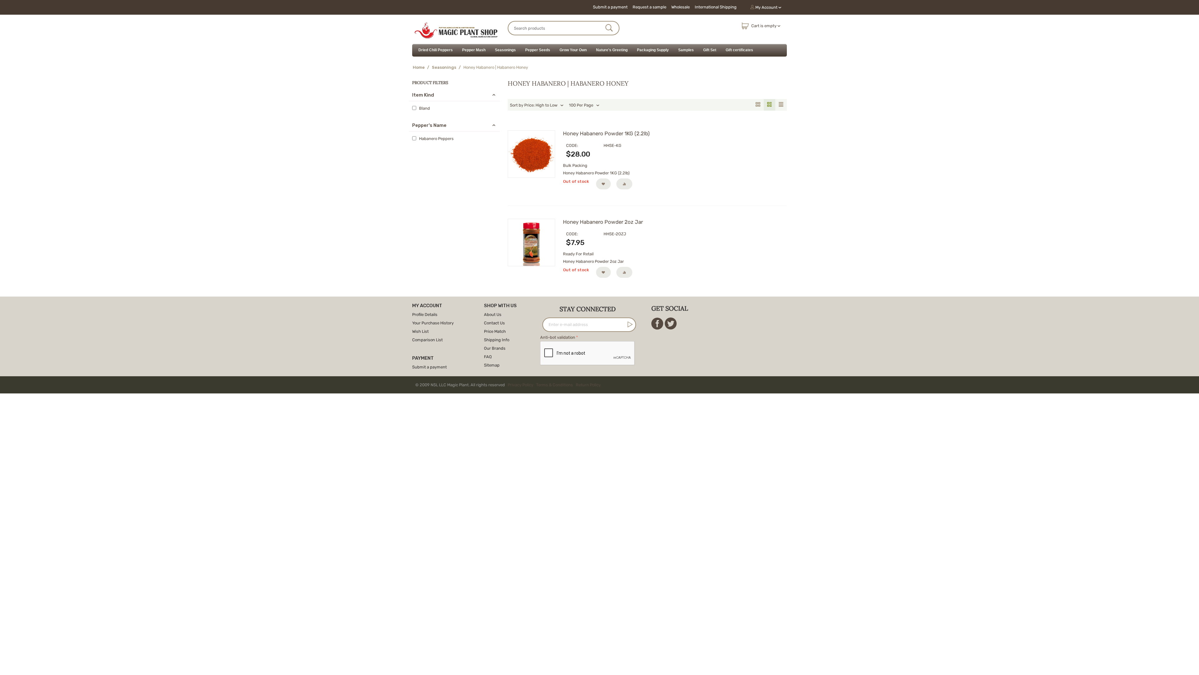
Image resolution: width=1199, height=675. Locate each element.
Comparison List (427, 340)
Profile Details (424, 314)
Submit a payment (610, 7)
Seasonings (505, 50)
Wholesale (680, 7)
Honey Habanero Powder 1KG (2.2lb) (606, 133)
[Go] (629, 324)
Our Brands (495, 348)
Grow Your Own (573, 50)
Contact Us (494, 323)
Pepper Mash (474, 50)
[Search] (609, 28)
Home (419, 67)
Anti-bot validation (557, 337)
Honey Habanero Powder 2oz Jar (603, 222)
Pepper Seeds (537, 50)
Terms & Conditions (554, 384)
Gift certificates (739, 50)
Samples (686, 50)
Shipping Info (496, 340)
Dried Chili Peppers (435, 50)
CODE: (572, 145)
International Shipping (716, 7)
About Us (492, 314)
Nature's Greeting (612, 50)
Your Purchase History (433, 323)
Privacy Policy (520, 384)
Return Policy (588, 384)
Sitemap (492, 365)
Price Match (495, 331)
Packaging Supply (653, 50)
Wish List (420, 331)
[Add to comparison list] (624, 183)
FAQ (488, 356)
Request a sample (649, 7)
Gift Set (709, 50)
